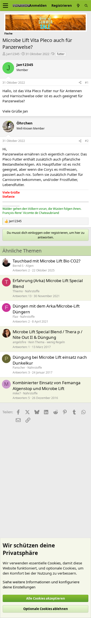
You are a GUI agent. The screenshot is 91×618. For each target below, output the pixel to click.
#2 (87, 141)
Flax (15, 317)
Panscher (19, 368)
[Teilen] (80, 83)
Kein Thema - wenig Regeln (46, 342)
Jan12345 (12, 54)
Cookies (54, 563)
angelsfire (19, 342)
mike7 (17, 393)
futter (61, 54)
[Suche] (86, 5)
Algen (29, 266)
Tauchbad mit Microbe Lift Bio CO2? (46, 261)
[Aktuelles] (78, 5)
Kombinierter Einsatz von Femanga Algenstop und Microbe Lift (47, 385)
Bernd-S (18, 266)
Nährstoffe (32, 291)
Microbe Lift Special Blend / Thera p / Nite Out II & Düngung (47, 334)
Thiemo (18, 291)
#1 (87, 83)
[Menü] (5, 5)
